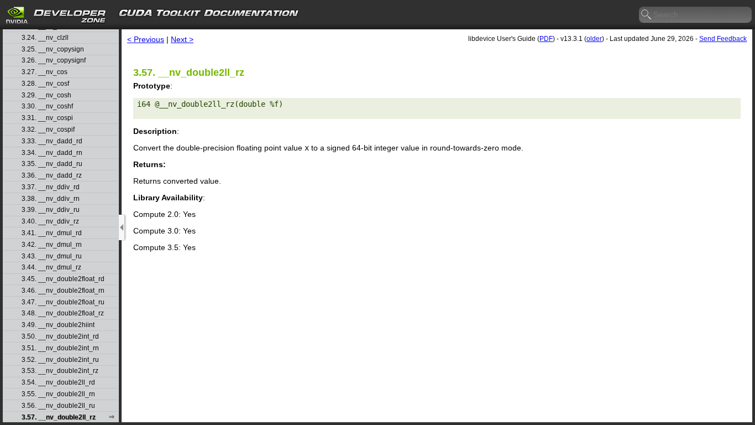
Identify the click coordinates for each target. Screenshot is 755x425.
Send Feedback (723, 39)
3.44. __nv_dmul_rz (51, 267)
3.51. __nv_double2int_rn (60, 348)
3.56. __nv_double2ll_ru (58, 406)
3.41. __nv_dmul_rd (52, 233)
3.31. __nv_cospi (47, 118)
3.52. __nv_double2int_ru (60, 360)
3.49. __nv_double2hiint (58, 325)
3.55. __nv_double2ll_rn (58, 394)
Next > (182, 39)
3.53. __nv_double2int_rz (60, 371)
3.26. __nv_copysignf (54, 60)
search (646, 14)
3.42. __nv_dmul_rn (52, 244)
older (594, 39)
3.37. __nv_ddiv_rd (51, 187)
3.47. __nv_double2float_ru (63, 302)
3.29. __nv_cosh (46, 95)
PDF (546, 39)
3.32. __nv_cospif (48, 129)
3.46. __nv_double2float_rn (63, 290)
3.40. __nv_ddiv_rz (50, 221)
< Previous (145, 39)
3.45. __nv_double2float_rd (63, 279)
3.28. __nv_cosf (45, 83)
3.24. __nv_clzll (45, 38)
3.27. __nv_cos (44, 72)
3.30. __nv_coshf (47, 106)
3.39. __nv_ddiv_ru (51, 210)
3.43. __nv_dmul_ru (52, 256)
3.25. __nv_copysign (53, 49)
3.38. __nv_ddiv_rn (51, 199)
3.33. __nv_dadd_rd (52, 141)
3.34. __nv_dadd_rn (52, 153)
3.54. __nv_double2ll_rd (58, 382)
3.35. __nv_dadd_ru (52, 164)
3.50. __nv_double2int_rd (60, 336)
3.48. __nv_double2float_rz (63, 313)
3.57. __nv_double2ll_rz (59, 417)
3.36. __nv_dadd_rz (52, 175)
